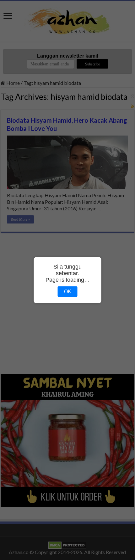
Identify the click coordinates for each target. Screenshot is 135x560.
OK (67, 291)
